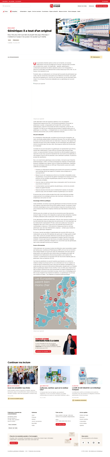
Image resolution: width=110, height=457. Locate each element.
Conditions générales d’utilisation (16, 451)
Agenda (82, 425)
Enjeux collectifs (53, 11)
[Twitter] (88, 442)
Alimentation (23, 11)
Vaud (33, 415)
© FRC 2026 (84, 451)
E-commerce (45, 11)
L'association (5, 1)
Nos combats (11, 1)
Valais (33, 425)
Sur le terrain (18, 1)
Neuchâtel (34, 423)
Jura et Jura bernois (37, 421)
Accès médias (83, 423)
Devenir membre (84, 419)
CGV (26, 451)
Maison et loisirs (63, 11)
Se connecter (105, 1)
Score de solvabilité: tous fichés (19, 388)
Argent (29, 11)
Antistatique (99, 451)
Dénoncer (82, 417)
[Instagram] (93, 442)
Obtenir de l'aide (84, 415)
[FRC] (55, 6)
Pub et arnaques (72, 11)
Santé (78, 11)
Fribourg (34, 417)
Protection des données (34, 451)
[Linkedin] (98, 442)
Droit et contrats (36, 11)
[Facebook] (83, 442)
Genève (33, 419)
